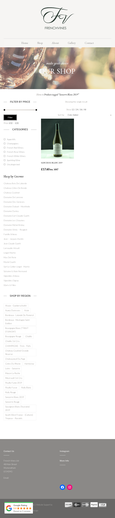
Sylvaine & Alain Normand (15, 271)
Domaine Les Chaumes (14, 220)
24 (77, 109)
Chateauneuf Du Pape (15, 359)
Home (24, 43)
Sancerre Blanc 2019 (14, 397)
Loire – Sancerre (12, 368)
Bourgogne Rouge (13, 336)
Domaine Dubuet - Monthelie (17, 206)
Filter (10, 117)
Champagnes (13, 143)
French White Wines (16, 156)
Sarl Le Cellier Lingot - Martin (17, 266)
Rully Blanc (26, 387)
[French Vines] (57, 18)
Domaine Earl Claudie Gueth (16, 215)
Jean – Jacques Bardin (14, 239)
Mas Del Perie (10, 257)
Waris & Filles (10, 285)
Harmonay (29, 363)
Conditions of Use (68, 472)
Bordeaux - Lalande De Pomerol (19, 315)
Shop (40, 43)
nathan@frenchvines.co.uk (21, 478)
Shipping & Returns (68, 469)
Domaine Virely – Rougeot (15, 229)
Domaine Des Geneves (14, 202)
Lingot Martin (10, 252)
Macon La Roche (12, 373)
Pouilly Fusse (11, 387)
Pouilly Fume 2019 (13, 382)
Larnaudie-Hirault (12, 248)
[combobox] (81, 115)
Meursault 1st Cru (13, 378)
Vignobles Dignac (11, 280)
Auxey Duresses (12, 310)
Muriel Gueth (10, 262)
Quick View (57, 126)
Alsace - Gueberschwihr (16, 305)
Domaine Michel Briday (14, 225)
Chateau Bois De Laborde (15, 183)
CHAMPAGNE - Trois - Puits (18, 346)
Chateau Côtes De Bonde (15, 188)
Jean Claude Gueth (12, 243)
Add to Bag (57, 153)
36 (81, 109)
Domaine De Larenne (13, 197)
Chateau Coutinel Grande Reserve (17, 352)
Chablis (28, 336)
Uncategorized (13, 164)
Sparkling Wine (13, 160)
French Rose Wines (16, 152)
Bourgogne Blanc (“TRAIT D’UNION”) (16, 330)
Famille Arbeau (10, 234)
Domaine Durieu (11, 211)
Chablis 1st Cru (12, 341)
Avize (26, 310)
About (55, 43)
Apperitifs (11, 139)
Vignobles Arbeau (11, 276)
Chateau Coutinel (12, 192)
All (85, 109)
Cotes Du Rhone (13, 363)
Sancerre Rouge (12, 402)
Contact (89, 43)
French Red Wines (15, 147)
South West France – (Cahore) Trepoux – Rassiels (19, 417)
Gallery (72, 43)
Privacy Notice (66, 476)
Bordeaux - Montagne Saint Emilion (17, 322)
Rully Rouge (10, 392)
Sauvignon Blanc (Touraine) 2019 (17, 408)
